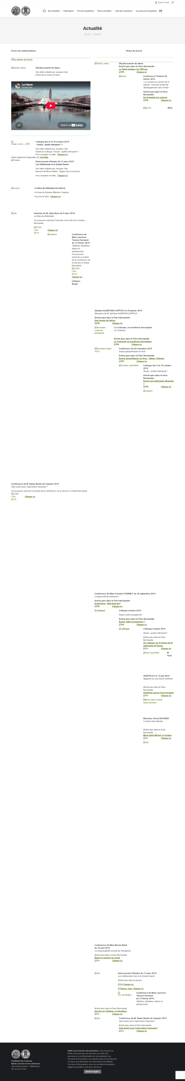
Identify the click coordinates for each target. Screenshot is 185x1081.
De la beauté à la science (155, 97)
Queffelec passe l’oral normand (158, 693)
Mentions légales (92, 1072)
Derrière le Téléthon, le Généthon (111, 1011)
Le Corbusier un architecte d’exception (133, 341)
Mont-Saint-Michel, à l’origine (157, 735)
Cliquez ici (62, 154)
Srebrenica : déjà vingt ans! (108, 603)
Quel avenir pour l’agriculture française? (138, 1028)
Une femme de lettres (105, 320)
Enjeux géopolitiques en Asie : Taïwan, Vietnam (141, 358)
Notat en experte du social (107, 958)
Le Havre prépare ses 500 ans (133, 69)
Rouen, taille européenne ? (132, 622)
